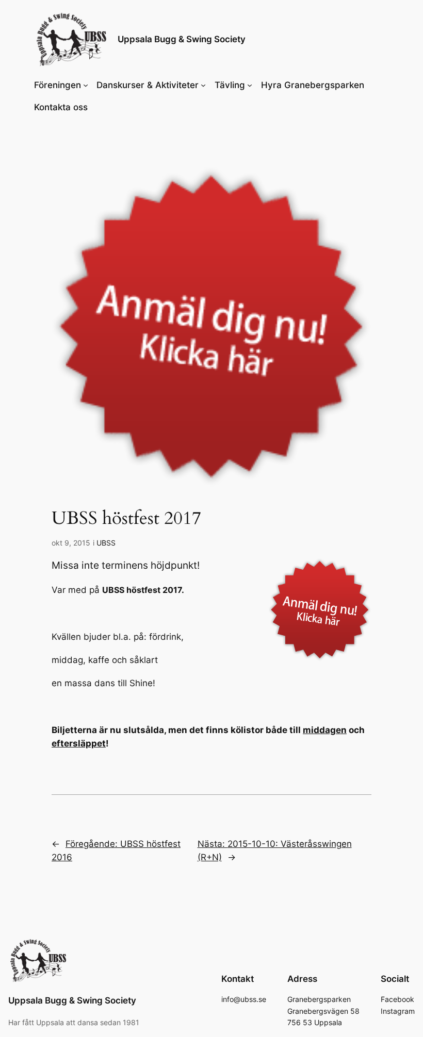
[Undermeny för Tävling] (249, 85)
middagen (325, 730)
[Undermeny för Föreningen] (85, 85)
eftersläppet (79, 743)
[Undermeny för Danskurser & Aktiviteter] (203, 85)
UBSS (106, 542)
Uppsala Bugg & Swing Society (182, 39)
